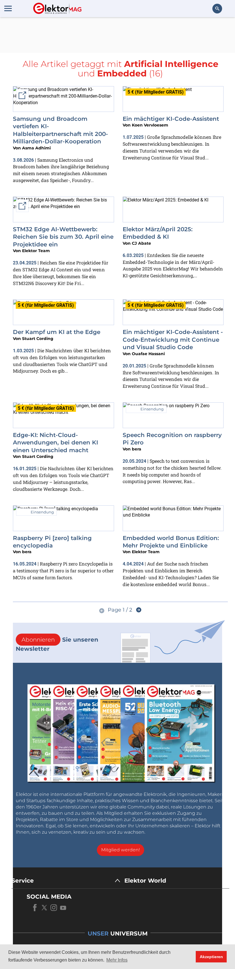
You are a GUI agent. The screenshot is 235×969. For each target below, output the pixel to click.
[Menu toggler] (8, 8)
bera (136, 449)
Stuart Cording (37, 338)
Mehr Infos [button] (117, 960)
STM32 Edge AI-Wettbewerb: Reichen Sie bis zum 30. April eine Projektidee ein (63, 237)
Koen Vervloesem (150, 125)
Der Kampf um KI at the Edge (56, 332)
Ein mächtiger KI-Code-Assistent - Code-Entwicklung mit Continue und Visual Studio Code (173, 340)
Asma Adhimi (36, 148)
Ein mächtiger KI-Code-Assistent (171, 118)
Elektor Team (36, 250)
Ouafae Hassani (148, 353)
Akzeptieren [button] (211, 956)
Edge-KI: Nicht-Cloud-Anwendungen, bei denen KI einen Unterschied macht (55, 443)
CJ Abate (141, 243)
